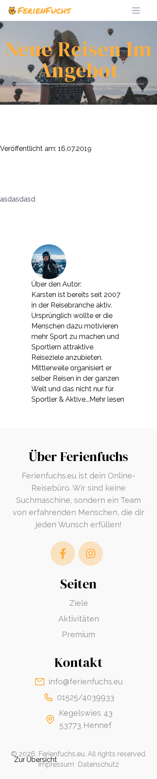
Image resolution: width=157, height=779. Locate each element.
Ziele (78, 603)
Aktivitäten (78, 618)
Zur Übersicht (35, 759)
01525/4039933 (85, 697)
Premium (78, 634)
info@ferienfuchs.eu (85, 681)
